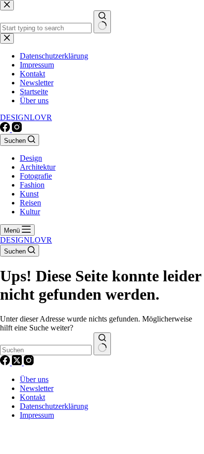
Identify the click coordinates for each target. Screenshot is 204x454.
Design (31, 158)
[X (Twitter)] (18, 362)
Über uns (34, 379)
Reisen (30, 202)
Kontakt (32, 397)
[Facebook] (6, 129)
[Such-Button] (102, 343)
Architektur (37, 167)
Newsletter (36, 388)
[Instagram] (17, 129)
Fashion (32, 185)
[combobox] (46, 350)
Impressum (37, 415)
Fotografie (36, 176)
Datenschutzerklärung (54, 406)
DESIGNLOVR (26, 117)
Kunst (29, 194)
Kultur (30, 211)
